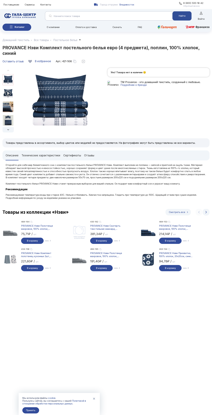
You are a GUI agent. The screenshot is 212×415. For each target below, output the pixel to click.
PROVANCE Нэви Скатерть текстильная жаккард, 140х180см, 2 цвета (105, 227)
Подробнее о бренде (133, 84)
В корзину (32, 240)
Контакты (45, 4)
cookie (51, 398)
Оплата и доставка (86, 27)
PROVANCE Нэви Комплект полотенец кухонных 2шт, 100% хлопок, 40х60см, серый (38, 255)
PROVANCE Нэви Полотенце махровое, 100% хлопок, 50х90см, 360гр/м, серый (106, 255)
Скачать (117, 27)
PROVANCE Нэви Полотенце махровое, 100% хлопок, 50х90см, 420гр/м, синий (175, 227)
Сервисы (30, 4)
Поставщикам (11, 4)
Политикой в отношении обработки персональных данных (54, 402)
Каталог (20, 26)
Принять (30, 410)
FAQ (140, 27)
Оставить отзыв (13, 61)
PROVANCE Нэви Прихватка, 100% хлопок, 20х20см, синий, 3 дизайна (175, 255)
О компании (53, 27)
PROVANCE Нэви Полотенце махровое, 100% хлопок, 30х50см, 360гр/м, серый (37, 227)
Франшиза (202, 27)
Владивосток (126, 4)
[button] (8, 129)
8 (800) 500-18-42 (193, 3)
